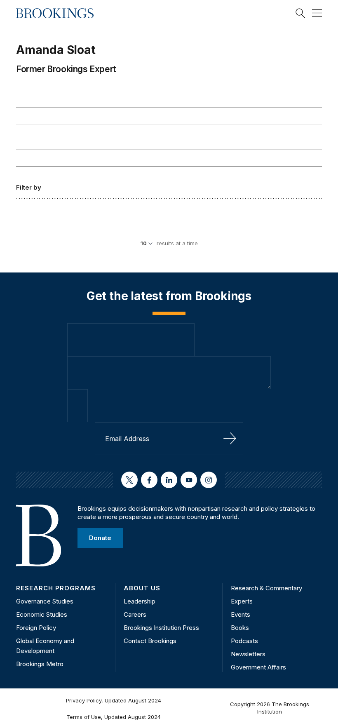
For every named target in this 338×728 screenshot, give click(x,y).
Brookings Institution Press (161, 628)
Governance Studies (44, 601)
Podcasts (244, 641)
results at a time (177, 243)
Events (240, 614)
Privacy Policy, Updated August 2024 (113, 700)
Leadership (139, 601)
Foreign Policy (36, 628)
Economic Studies (41, 614)
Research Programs (56, 588)
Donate (100, 538)
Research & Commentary (266, 588)
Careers (135, 614)
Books (240, 628)
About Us (142, 588)
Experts (242, 601)
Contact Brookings (150, 641)
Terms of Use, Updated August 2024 (113, 717)
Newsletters (248, 654)
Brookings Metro (39, 664)
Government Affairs (258, 667)
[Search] (300, 13)
